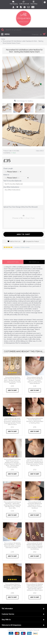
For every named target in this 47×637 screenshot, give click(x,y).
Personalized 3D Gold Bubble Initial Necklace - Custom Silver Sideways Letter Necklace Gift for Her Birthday (35, 546)
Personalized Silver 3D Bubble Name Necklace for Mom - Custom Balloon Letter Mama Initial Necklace (35, 380)
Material (6, 175)
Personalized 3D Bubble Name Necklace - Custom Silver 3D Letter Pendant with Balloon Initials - (12, 545)
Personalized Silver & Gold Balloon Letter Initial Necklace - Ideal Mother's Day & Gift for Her (12, 586)
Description (13, 262)
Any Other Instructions (11, 187)
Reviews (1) (34, 262)
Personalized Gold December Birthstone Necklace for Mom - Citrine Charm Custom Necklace (34, 505)
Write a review (25, 247)
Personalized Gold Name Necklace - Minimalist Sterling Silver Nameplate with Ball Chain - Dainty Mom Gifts (12, 505)
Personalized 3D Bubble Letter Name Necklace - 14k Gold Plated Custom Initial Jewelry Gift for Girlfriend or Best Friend (35, 587)
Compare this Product (32, 241)
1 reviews (17, 247)
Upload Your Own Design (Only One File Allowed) (20, 207)
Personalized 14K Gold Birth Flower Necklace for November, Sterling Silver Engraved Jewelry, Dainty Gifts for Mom (12, 421)
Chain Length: (8, 168)
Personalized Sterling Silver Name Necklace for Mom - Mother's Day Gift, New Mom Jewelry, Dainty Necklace (12, 380)
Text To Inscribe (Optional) (12, 181)
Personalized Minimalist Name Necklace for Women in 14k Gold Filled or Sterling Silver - (34, 420)
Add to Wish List (15, 241)
